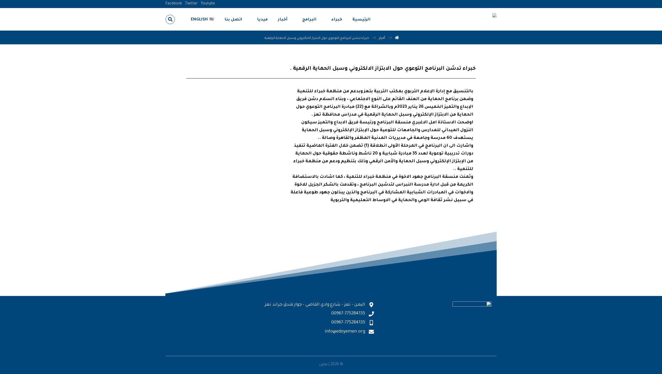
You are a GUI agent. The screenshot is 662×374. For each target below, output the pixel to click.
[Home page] (397, 38)
